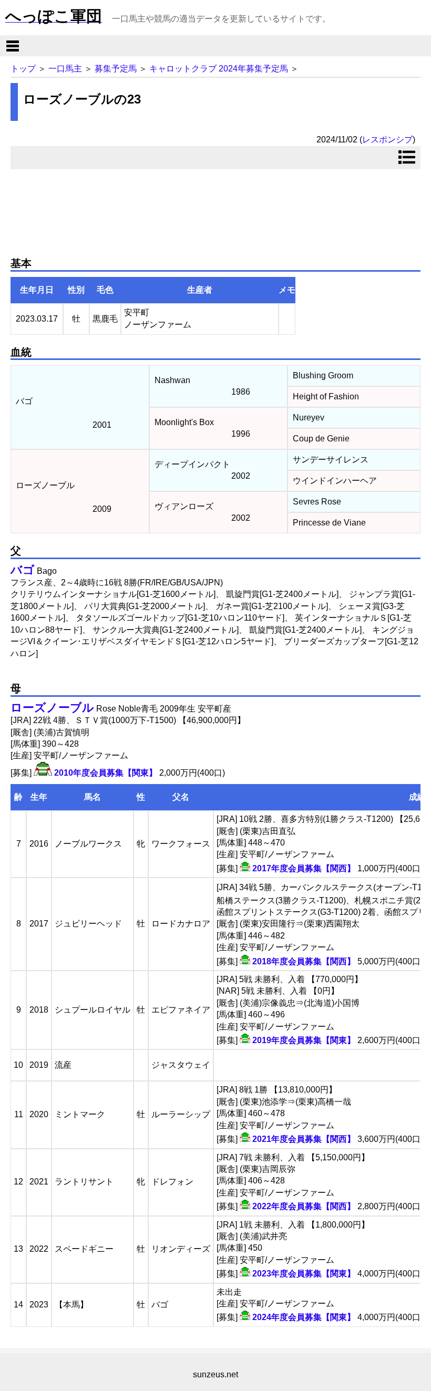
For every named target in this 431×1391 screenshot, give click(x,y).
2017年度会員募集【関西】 (303, 868)
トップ (23, 68)
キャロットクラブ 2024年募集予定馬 (218, 68)
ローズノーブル (52, 707)
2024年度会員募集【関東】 (303, 1317)
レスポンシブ (387, 139)
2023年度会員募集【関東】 (303, 1273)
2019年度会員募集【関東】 (303, 1040)
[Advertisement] (215, 208)
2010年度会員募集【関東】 (105, 772)
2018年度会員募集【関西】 (303, 961)
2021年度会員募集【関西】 (303, 1139)
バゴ (23, 569)
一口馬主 (65, 68)
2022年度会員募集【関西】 (303, 1206)
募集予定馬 (116, 68)
